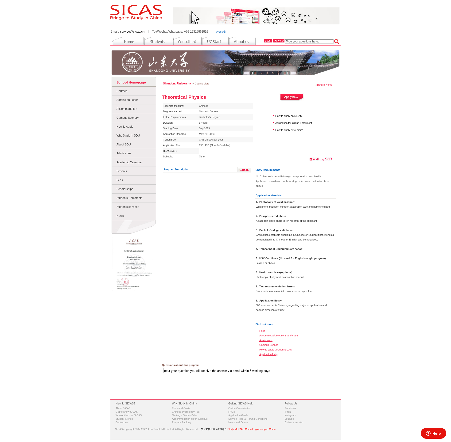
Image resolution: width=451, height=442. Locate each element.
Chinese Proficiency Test (186, 411)
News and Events (238, 422)
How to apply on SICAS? (289, 115)
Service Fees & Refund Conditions (248, 418)
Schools (122, 171)
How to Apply (125, 126)
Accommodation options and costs (279, 335)
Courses (122, 91)
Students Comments (129, 198)
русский (221, 31)
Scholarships (125, 189)
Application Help (268, 354)
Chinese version (294, 422)
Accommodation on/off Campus (190, 418)
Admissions (124, 153)
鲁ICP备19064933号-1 (214, 429)
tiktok (288, 411)
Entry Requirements (268, 169)
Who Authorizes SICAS (129, 415)
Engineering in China (264, 429)
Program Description (176, 169)
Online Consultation (239, 408)
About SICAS (123, 408)
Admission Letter (127, 100)
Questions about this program (180, 365)
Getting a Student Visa (184, 415)
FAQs (231, 411)
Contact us (122, 422)
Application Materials (269, 195)
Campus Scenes (268, 344)
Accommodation (127, 108)
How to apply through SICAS (275, 349)
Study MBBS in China (239, 429)
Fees (120, 180)
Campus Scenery (128, 117)
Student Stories (124, 418)
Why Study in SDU (128, 135)
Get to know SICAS (127, 411)
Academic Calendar (129, 162)
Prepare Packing (181, 422)
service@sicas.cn (132, 31)
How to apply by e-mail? (289, 130)
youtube (289, 418)
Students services (128, 207)
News (120, 215)
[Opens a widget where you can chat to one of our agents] (433, 434)
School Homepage (131, 82)
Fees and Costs (181, 408)
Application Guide (238, 415)
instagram (290, 415)
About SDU (124, 144)
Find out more (264, 324)
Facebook (290, 408)
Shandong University (177, 83)
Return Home (324, 84)
